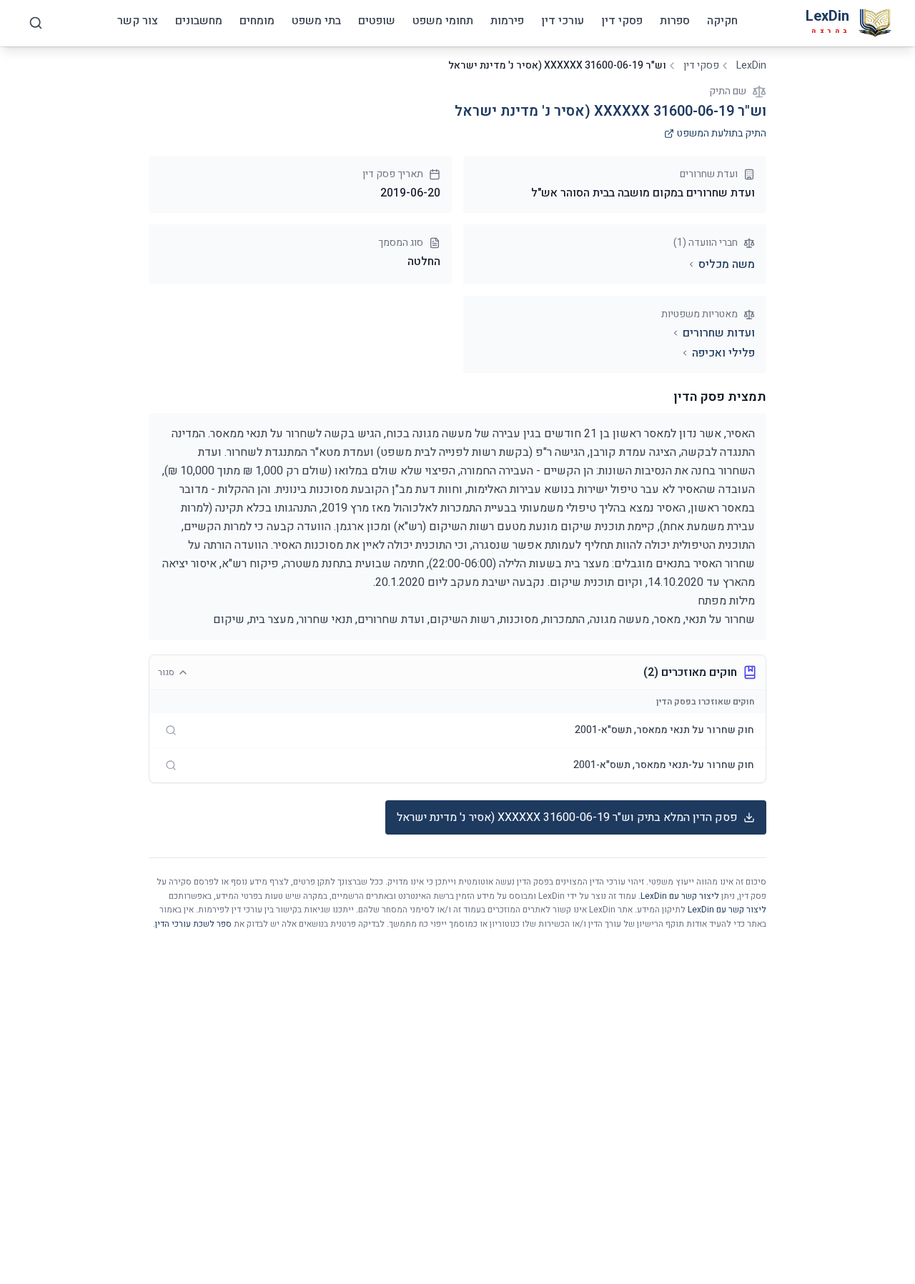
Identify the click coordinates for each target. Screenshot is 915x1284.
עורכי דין (562, 20)
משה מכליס (726, 264)
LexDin (751, 66)
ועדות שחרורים (719, 333)
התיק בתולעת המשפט (721, 133)
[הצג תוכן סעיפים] (171, 730)
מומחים (256, 20)
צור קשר (137, 20)
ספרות (675, 20)
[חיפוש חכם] (36, 23)
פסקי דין (622, 20)
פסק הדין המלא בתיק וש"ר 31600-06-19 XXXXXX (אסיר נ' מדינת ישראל (567, 817)
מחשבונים (198, 20)
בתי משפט (316, 20)
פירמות (507, 20)
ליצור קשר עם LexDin (679, 896)
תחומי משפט (442, 20)
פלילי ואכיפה (723, 353)
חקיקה (722, 20)
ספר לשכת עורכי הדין (193, 923)
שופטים (376, 20)
